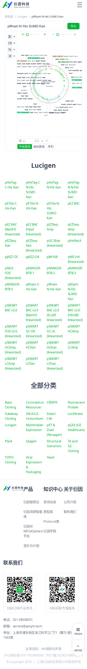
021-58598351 (23, 619)
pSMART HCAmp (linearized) (13, 347)
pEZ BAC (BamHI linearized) (12, 229)
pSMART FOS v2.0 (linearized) (13, 331)
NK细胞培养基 (51, 649)
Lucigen (22, 16)
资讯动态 (50, 502)
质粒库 (9, 16)
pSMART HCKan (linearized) (55, 347)
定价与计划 (31, 545)
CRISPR (52, 402)
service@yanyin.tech (27, 626)
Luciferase (75, 413)
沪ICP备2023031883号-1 (63, 655)
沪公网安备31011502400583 (24, 655)
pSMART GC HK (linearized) (34, 331)
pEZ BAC (74, 203)
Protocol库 (51, 521)
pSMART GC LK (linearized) (55, 331)
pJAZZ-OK (32, 257)
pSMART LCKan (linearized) (55, 363)
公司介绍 (70, 502)
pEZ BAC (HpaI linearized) (33, 229)
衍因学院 (50, 531)
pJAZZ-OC (11, 257)
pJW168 (52, 257)
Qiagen (31, 441)
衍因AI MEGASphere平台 (33, 531)
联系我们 (70, 511)
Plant (8, 441)
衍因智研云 (31, 502)
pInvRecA (74, 240)
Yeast (50, 457)
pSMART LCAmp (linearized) (13, 363)
